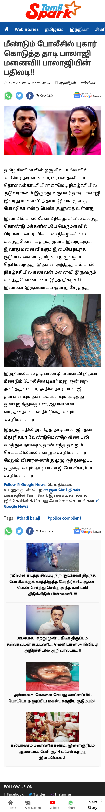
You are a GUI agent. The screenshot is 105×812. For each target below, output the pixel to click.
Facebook (15, 795)
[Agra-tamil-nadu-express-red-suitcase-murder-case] (52, 557)
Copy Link (46, 95)
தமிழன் (69, 83)
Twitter (39, 795)
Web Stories (27, 29)
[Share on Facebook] (30, 96)
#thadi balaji (28, 518)
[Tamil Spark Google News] (87, 95)
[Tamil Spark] (52, 11)
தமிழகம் (54, 29)
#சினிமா (88, 83)
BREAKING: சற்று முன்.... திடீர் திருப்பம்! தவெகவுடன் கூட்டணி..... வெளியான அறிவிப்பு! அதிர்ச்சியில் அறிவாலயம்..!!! (52, 644)
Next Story (92, 805)
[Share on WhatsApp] (8, 95)
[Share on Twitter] (19, 96)
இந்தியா (79, 29)
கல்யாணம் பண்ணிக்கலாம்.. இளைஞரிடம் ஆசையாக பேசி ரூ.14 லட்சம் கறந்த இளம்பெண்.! (52, 752)
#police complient (63, 518)
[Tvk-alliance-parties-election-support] (52, 620)
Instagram (64, 795)
